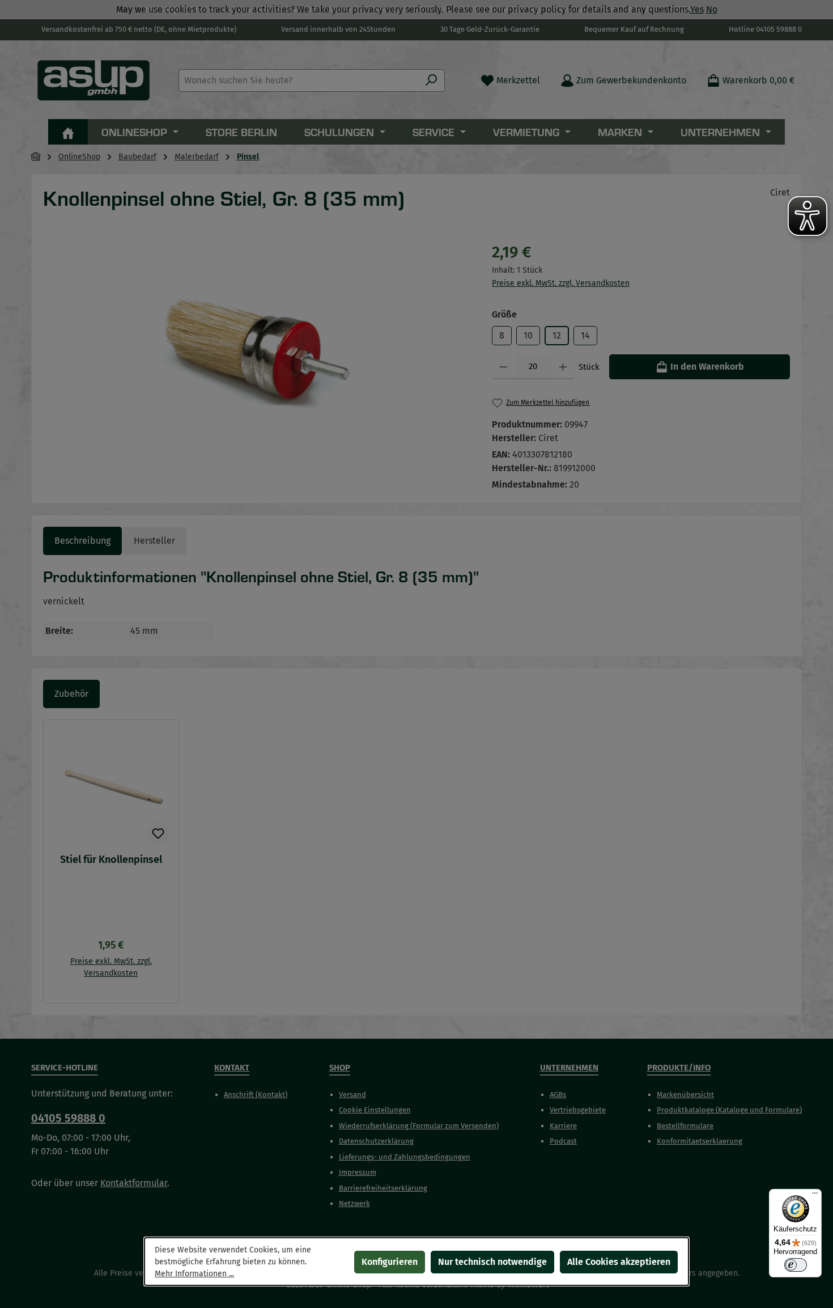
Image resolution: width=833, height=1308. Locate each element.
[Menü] (815, 1196)
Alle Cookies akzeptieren (618, 1261)
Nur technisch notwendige (492, 1261)
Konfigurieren (390, 1261)
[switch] (795, 1265)
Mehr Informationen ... (194, 1274)
